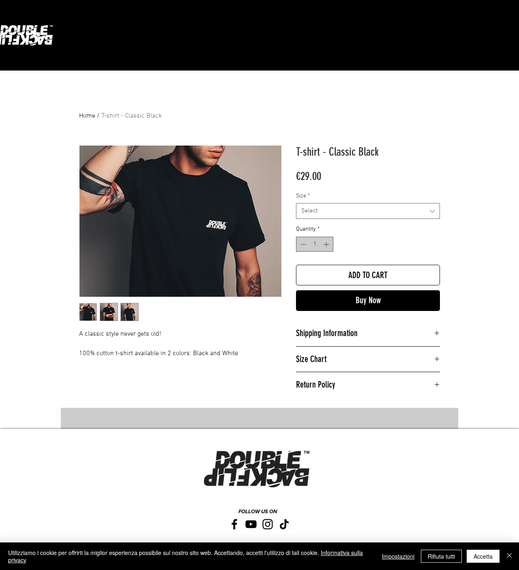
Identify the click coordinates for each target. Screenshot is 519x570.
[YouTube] (251, 524)
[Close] (509, 556)
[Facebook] (234, 524)
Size (303, 196)
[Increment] (327, 244)
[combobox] (368, 211)
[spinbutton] (314, 244)
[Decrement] (302, 244)
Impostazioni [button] (398, 556)
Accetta (483, 556)
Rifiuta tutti (441, 556)
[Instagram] (268, 524)
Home (87, 116)
